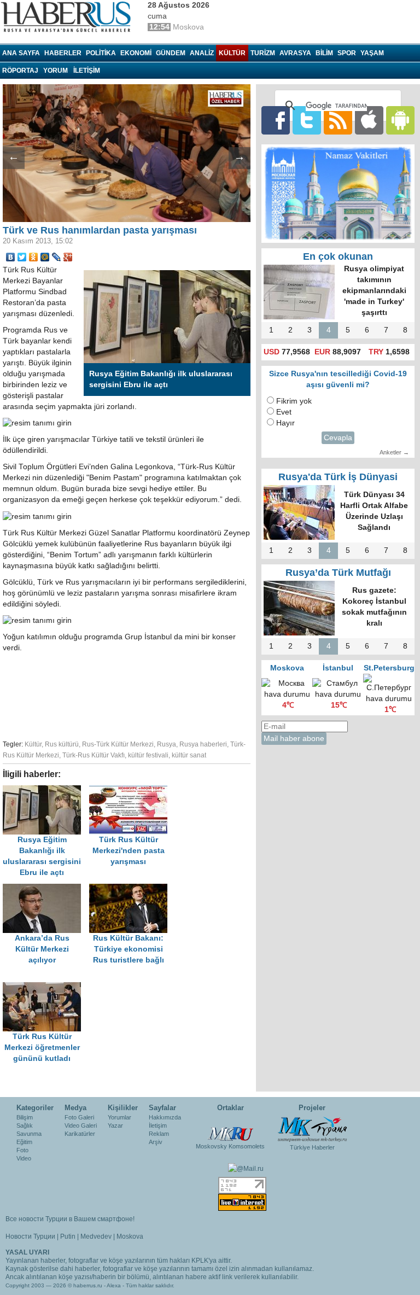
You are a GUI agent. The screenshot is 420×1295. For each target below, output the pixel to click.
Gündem (170, 53)
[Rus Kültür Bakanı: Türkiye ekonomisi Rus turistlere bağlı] (131, 889)
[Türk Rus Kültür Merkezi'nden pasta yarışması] (131, 790)
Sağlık (24, 1125)
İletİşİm (86, 70)
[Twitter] (22, 257)
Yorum (55, 70)
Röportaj (20, 70)
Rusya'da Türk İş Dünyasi (338, 476)
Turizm (262, 53)
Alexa (114, 1285)
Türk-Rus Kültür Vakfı (93, 755)
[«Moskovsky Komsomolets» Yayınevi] (230, 1128)
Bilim (324, 53)
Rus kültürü (62, 744)
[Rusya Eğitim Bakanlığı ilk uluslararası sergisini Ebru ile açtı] (46, 790)
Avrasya (295, 53)
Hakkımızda (165, 1117)
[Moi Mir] (45, 257)
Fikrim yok (294, 401)
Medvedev (96, 1236)
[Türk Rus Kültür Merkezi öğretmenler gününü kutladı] (45, 987)
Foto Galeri (79, 1117)
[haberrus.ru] (68, 17)
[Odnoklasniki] (33, 257)
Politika (101, 53)
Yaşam (372, 53)
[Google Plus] (68, 257)
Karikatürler (80, 1133)
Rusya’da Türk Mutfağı (338, 572)
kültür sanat (189, 755)
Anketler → (394, 452)
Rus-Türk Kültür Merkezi (118, 744)
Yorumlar (119, 1117)
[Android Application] (400, 120)
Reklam (159, 1133)
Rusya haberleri (203, 744)
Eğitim (24, 1142)
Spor (346, 53)
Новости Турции (30, 1236)
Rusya (166, 744)
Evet (283, 412)
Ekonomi (135, 53)
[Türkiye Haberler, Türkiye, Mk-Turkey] (312, 1129)
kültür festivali (148, 755)
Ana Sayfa (21, 53)
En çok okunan (338, 256)
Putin (67, 1236)
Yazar (115, 1125)
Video (23, 1158)
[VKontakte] (10, 257)
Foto (22, 1150)
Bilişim (24, 1117)
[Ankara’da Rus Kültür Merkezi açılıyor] (46, 889)
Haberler (62, 53)
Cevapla (338, 438)
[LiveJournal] (56, 257)
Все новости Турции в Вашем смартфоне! (70, 1219)
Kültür (232, 53)
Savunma (29, 1133)
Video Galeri (81, 1125)
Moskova (129, 1236)
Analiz (202, 53)
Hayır (285, 423)
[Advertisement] (175, 695)
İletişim (158, 1125)
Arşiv (155, 1142)
